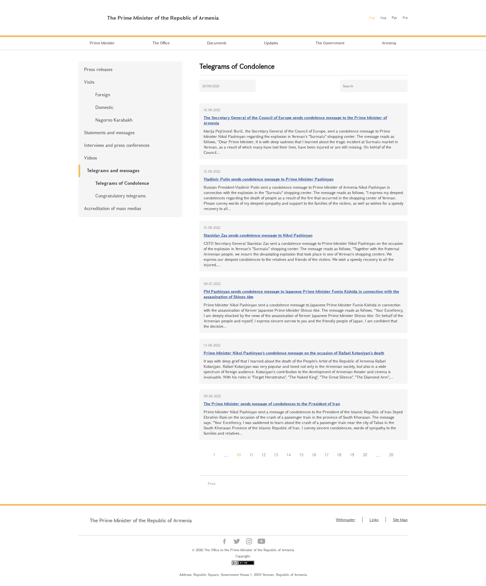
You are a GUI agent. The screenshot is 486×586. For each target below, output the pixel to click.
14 (289, 454)
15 (301, 454)
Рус (394, 17)
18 (339, 454)
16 (314, 454)
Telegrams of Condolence (122, 183)
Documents (216, 42)
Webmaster (345, 519)
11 (251, 454)
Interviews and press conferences (117, 145)
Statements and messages (109, 132)
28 (391, 454)
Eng (372, 17)
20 (365, 454)
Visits (89, 82)
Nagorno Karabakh (113, 120)
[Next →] (402, 455)
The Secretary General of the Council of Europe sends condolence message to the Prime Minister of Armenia (295, 120)
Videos (90, 158)
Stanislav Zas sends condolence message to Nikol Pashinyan (258, 235)
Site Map (400, 519)
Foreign (102, 94)
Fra (405, 17)
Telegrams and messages (113, 170)
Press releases (98, 69)
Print (211, 483)
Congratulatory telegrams (120, 196)
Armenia (389, 42)
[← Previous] (204, 455)
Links (374, 519)
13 (276, 454)
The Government (330, 42)
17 (326, 454)
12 (264, 454)
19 (352, 454)
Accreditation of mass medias (112, 208)
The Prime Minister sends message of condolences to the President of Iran (272, 403)
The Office (161, 42)
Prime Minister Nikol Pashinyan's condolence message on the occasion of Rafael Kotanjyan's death (294, 352)
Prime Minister (102, 42)
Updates (271, 42)
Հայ (383, 17)
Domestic (104, 107)
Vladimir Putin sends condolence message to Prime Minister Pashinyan (269, 179)
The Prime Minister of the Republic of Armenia (141, 520)
